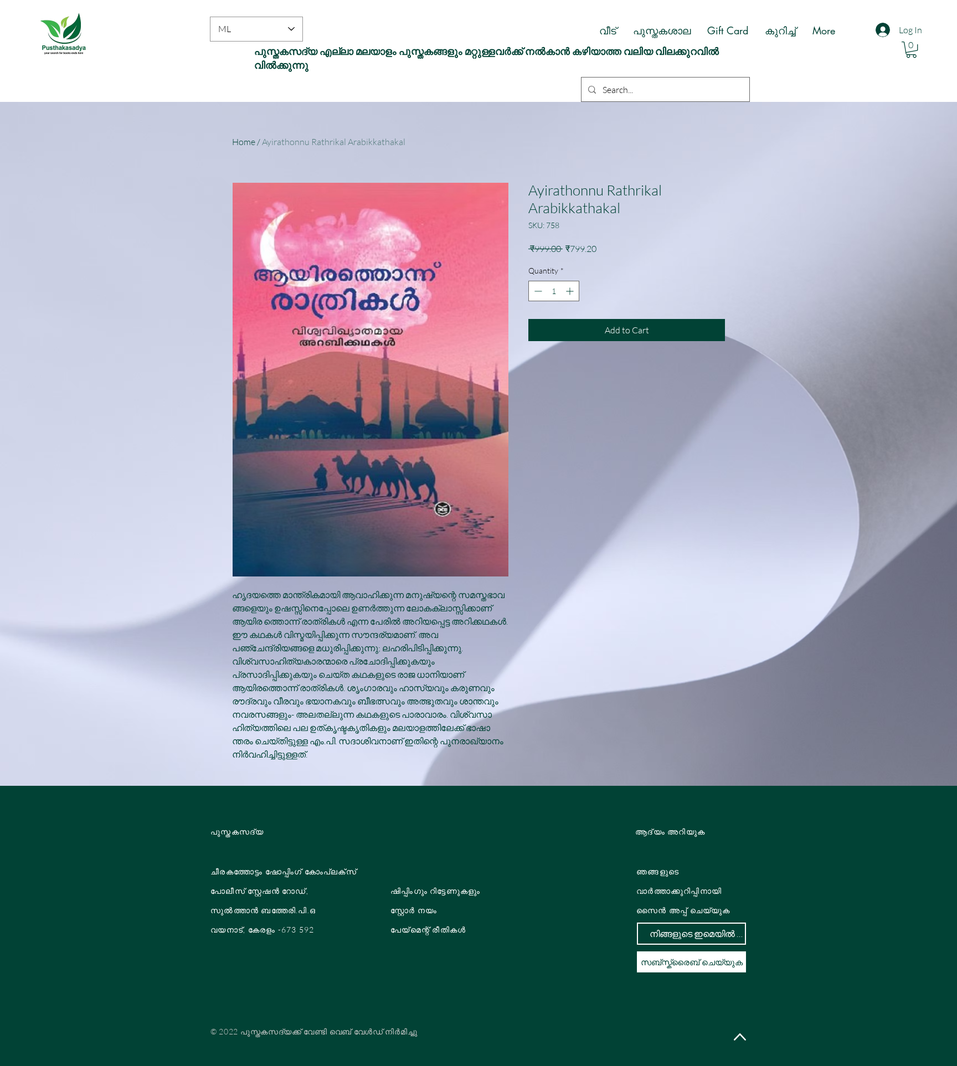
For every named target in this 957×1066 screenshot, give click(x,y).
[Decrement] (537, 291)
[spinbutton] (554, 291)
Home (243, 141)
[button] (911, 50)
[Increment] (571, 291)
